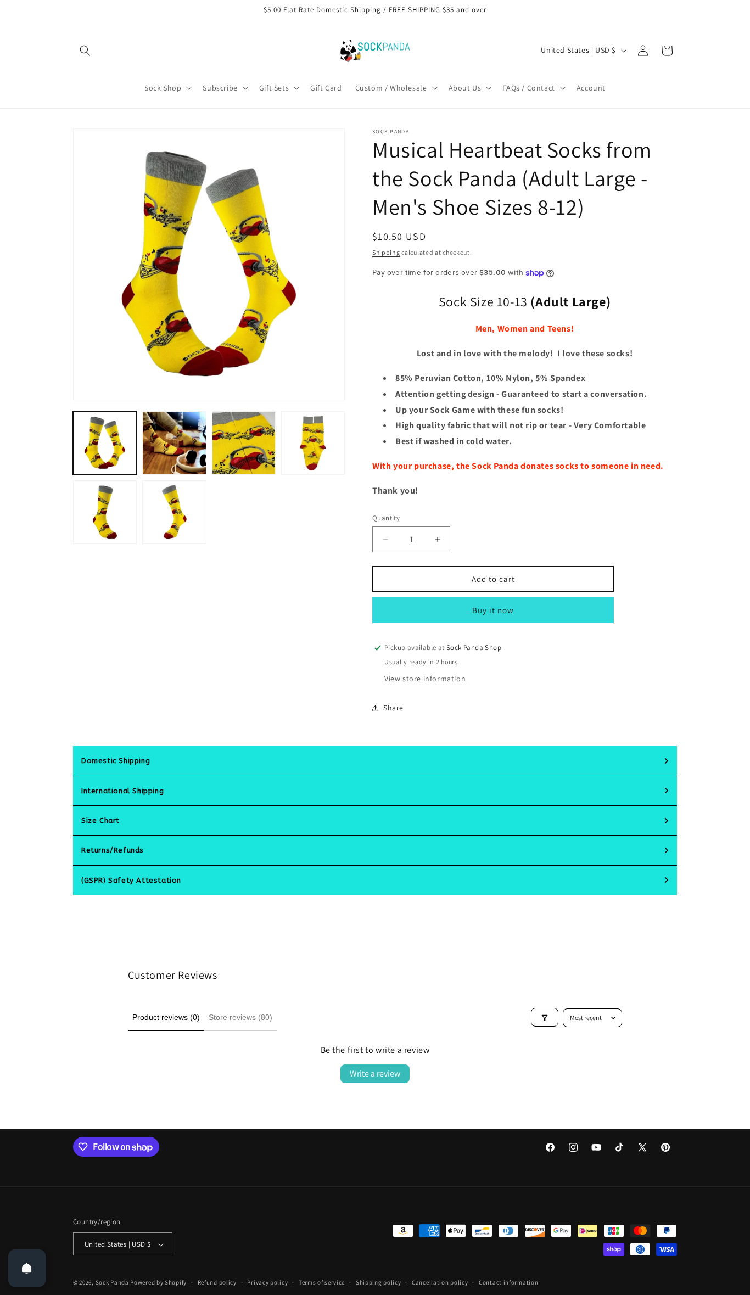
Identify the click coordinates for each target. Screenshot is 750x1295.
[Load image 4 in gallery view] (313, 443)
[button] (85, 50)
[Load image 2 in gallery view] (174, 443)
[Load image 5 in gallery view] (105, 512)
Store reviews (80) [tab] (240, 1017)
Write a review (375, 1073)
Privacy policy (267, 1282)
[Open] (27, 1268)
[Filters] (544, 1017)
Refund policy (217, 1282)
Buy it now (493, 610)
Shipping (386, 252)
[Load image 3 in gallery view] (244, 443)
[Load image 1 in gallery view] (105, 443)
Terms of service (322, 1282)
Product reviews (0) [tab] (166, 1017)
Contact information (508, 1282)
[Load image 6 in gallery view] (174, 512)
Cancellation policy (440, 1282)
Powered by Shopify (158, 1283)
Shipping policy (378, 1282)
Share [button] (393, 708)
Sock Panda (112, 1283)
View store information (425, 678)
